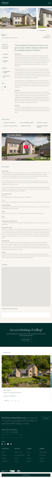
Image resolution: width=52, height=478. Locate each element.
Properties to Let (5, 461)
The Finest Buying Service (19, 455)
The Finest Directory (43, 452)
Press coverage (42, 455)
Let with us (16, 461)
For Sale (3, 452)
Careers (28, 455)
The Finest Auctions (18, 452)
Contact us (29, 458)
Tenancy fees (42, 458)
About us (28, 452)
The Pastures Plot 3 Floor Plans (6, 72)
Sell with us (16, 458)
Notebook (29, 461)
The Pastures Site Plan (6, 77)
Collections (4, 458)
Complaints (41, 461)
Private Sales (4, 455)
